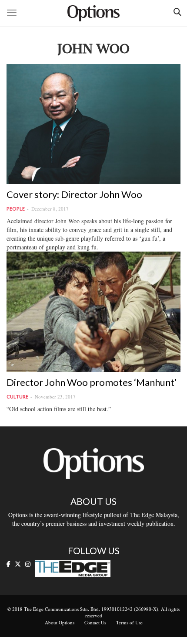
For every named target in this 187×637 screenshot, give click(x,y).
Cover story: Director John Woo (74, 194)
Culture (17, 396)
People (16, 208)
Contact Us (95, 622)
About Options (59, 622)
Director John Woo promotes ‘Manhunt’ (92, 382)
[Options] (93, 13)
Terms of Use (129, 622)
